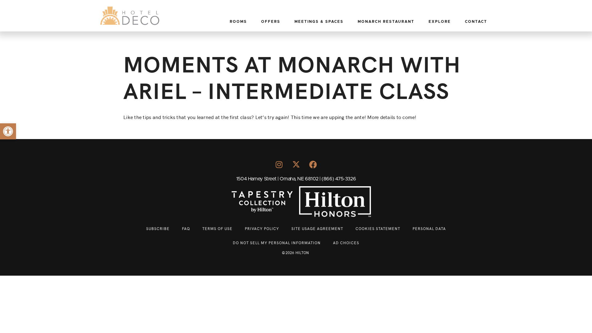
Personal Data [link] (429, 228)
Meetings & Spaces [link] (318, 21)
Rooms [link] (238, 21)
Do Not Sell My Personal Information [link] (277, 242)
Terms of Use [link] (217, 228)
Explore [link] (440, 21)
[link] (8, 131)
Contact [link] (476, 21)
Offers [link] (270, 21)
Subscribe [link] (158, 228)
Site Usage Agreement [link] (317, 228)
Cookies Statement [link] (378, 228)
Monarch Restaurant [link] (386, 21)
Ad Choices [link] (346, 242)
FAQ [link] (186, 228)
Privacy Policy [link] (262, 228)
